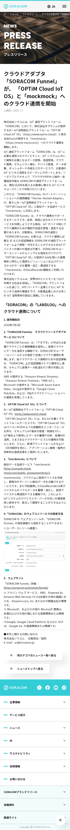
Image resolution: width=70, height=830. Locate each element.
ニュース (14, 14)
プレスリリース (30, 14)
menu (64, 6)
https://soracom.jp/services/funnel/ (26, 587)
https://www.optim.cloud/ (30, 414)
